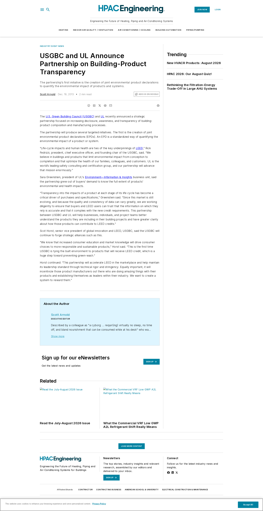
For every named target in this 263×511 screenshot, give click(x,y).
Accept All (248, 505)
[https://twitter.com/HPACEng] (176, 472)
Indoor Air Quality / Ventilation (93, 30)
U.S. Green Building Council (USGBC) (70, 116)
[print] (158, 105)
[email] (110, 105)
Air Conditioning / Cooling (134, 30)
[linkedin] (94, 105)
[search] (48, 9)
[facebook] (88, 105)
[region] (131, 504)
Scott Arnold (47, 94)
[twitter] (99, 105)
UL (102, 116)
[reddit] (105, 105)
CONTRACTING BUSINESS (108, 489)
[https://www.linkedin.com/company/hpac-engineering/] (172, 472)
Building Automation (168, 30)
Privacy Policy (99, 504)
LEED (139, 148)
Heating (63, 30)
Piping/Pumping (195, 30)
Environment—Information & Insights (108, 177)
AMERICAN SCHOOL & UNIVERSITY (141, 489)
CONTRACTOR (85, 489)
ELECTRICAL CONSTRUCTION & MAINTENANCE (185, 489)
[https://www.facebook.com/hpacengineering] (168, 472)
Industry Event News (52, 46)
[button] (42, 9)
